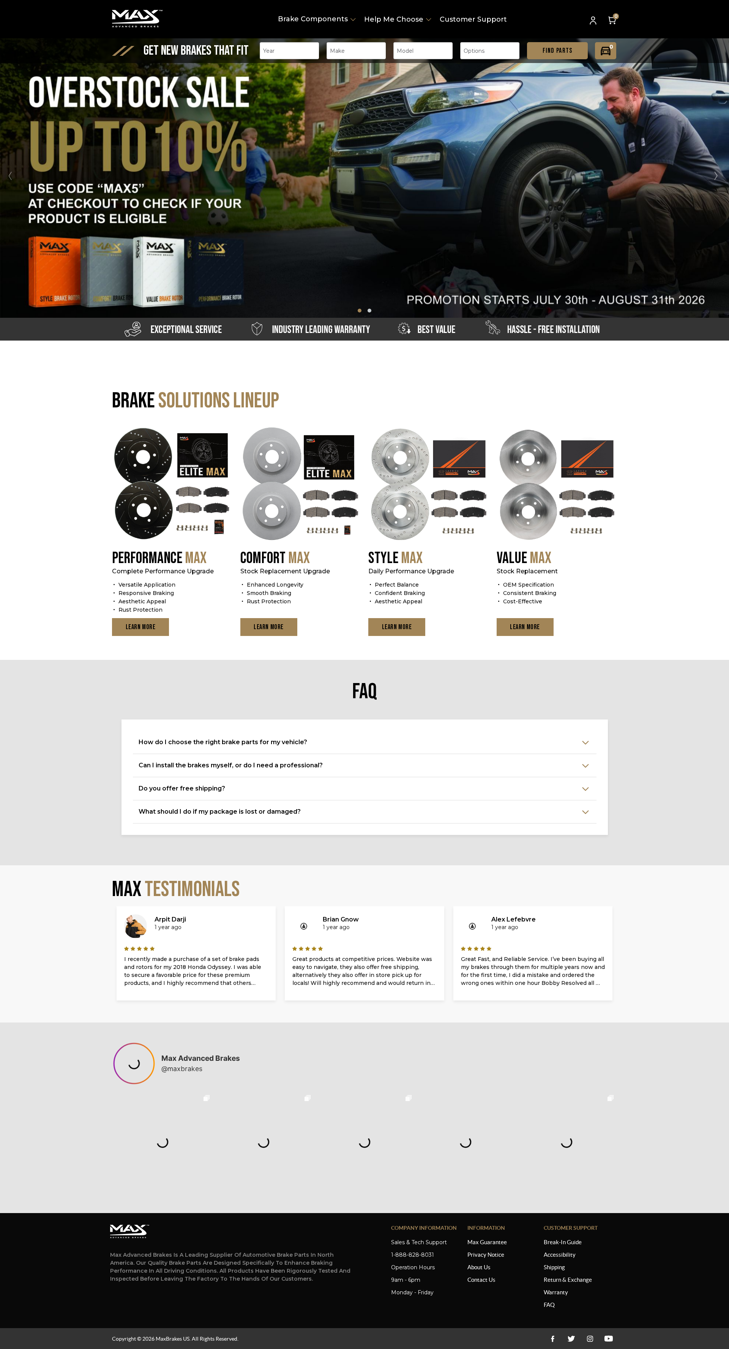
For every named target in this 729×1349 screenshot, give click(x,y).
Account (594, 21)
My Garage (605, 50)
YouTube (589, 1338)
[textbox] (271, 51)
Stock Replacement (527, 571)
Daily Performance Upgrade (411, 571)
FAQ (549, 1305)
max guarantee (487, 1242)
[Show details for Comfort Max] (300, 484)
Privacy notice (485, 1254)
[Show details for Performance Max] (172, 484)
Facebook (552, 1338)
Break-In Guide (563, 1242)
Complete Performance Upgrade (163, 571)
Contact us (481, 1279)
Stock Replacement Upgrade (285, 571)
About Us (479, 1267)
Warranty (556, 1292)
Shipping (554, 1267)
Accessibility (560, 1254)
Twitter (571, 1338)
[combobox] (289, 50)
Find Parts (558, 51)
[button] (719, 176)
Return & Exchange (568, 1279)
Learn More (141, 627)
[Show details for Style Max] (428, 484)
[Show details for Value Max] (557, 484)
